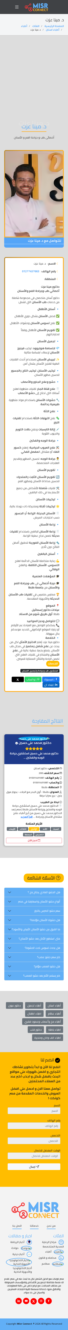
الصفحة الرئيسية (54, 26)
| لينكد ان (49, 684)
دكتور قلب (36, 1029)
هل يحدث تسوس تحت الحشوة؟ (42, 947)
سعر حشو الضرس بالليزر (47, 910)
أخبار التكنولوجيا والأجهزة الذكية (22, 1270)
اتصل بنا (17, 1226)
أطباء (24, 26)
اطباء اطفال (34, 1013)
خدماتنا (34, 1226)
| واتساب (31, 679)
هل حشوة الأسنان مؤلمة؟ (45, 920)
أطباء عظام (54, 1013)
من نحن (51, 1226)
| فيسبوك (49, 679)
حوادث (15, 1248)
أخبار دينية (18, 1254)
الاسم (57, 1105)
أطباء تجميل (34, 1005)
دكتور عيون (14, 1005)
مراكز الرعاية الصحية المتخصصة (53, 1244)
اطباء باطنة (54, 1029)
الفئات (35, 26)
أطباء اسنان (52, 29)
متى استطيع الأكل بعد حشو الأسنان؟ (39, 938)
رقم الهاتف (53, 1120)
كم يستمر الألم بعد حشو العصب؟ (41, 975)
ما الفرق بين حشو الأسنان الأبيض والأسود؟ (36, 929)
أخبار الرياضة (17, 1242)
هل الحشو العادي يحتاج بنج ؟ (44, 892)
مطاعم (46, 1263)
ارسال (32, 1166)
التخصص (55, 1135)
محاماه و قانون (48, 1258)
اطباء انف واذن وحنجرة (47, 1037)
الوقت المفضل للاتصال (47, 1150)
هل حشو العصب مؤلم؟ (47, 966)
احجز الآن (33, 840)
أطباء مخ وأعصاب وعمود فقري (42, 1021)
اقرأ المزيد (27, 817)
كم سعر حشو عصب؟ (48, 957)
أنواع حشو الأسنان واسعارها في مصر (39, 901)
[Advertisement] (34, 71)
